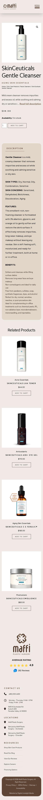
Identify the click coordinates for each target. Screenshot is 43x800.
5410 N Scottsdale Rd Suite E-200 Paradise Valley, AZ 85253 (17, 709)
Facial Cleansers (25, 86)
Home (4, 86)
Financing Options (10, 769)
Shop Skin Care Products (13, 747)
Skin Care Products (13, 86)
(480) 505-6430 (14, 694)
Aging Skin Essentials (15, 83)
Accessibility (20, 788)
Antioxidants (21, 451)
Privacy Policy (11, 785)
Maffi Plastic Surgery (15, 722)
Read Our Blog (9, 753)
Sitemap (32, 785)
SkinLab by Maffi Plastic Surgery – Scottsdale (16, 728)
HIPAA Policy (22, 785)
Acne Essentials (21, 380)
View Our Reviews (10, 758)
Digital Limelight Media (26, 793)
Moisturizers (21, 595)
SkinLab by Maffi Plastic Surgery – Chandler (16, 734)
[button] (37, 27)
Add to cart (17, 125)
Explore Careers (10, 764)
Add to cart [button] (21, 393)
